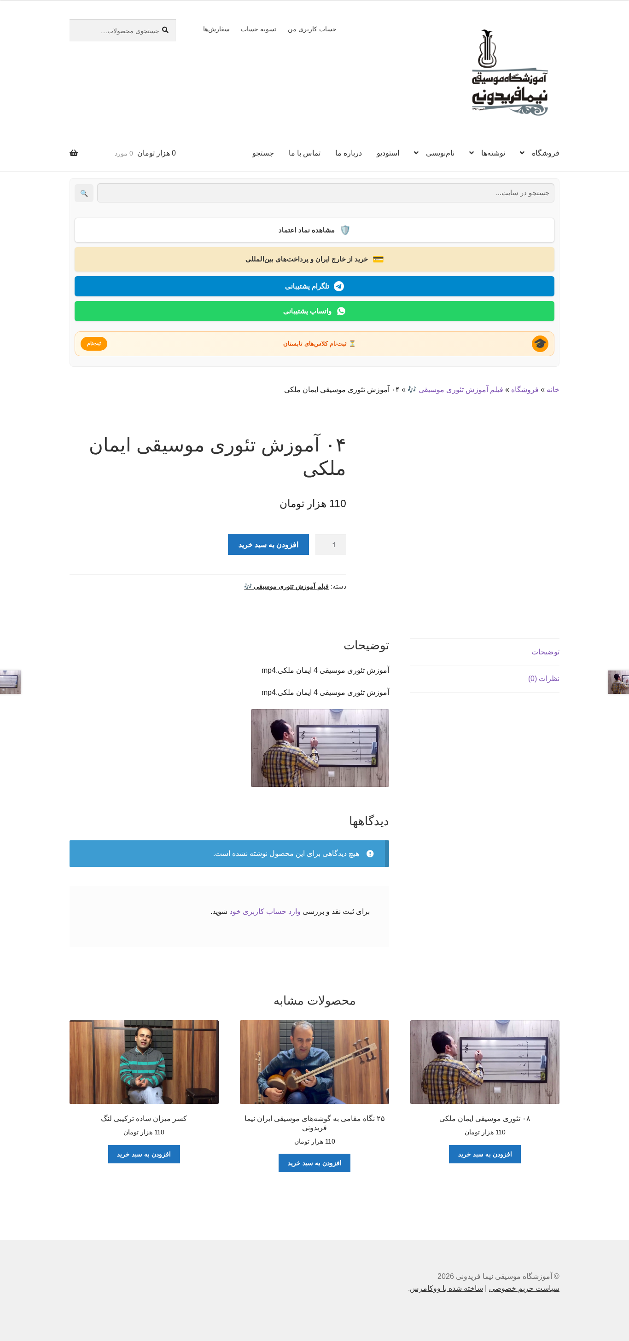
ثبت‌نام (94, 343)
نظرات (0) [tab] (543, 678)
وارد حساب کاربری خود (265, 911)
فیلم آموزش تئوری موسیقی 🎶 (455, 389)
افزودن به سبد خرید (268, 544)
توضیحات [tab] (545, 652)
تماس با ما (304, 153)
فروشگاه (545, 153)
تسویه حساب (258, 29)
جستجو (263, 153)
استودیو (388, 153)
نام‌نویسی (440, 153)
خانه (553, 389)
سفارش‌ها (216, 29)
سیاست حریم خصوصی (524, 1288)
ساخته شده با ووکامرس (446, 1288)
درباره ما (348, 153)
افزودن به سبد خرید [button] (485, 1154)
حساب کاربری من (312, 29)
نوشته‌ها (493, 153)
